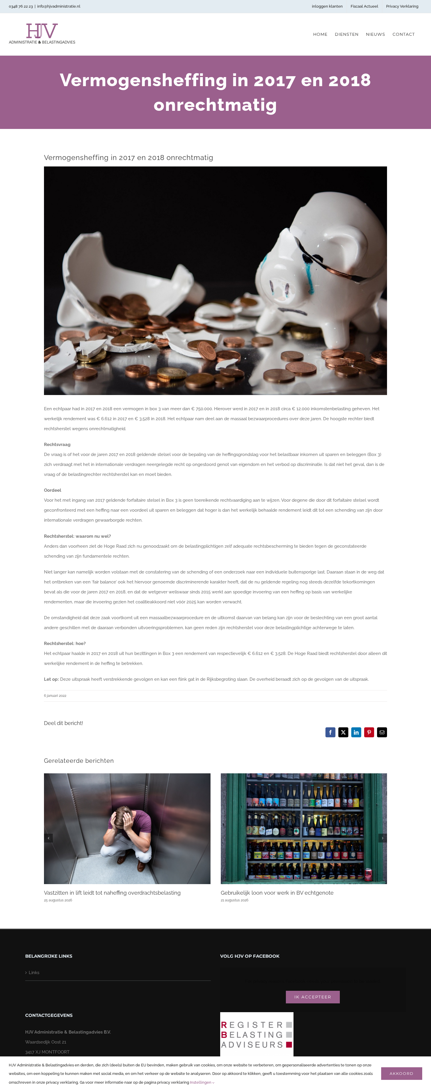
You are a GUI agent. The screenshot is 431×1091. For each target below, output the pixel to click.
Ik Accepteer (312, 997)
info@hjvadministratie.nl (58, 6)
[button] (48, 838)
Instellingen (201, 1082)
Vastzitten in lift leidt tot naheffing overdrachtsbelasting (112, 893)
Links (34, 972)
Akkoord (402, 1073)
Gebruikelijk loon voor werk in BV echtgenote (277, 893)
